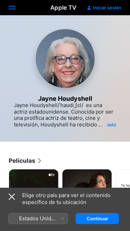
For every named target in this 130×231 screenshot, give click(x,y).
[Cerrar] (12, 197)
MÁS (111, 125)
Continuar (97, 218)
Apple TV (63, 7)
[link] (25, 161)
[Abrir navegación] (16, 7)
